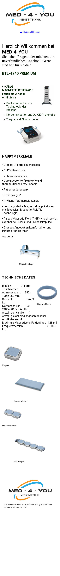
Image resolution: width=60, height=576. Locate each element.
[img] (30, 14)
